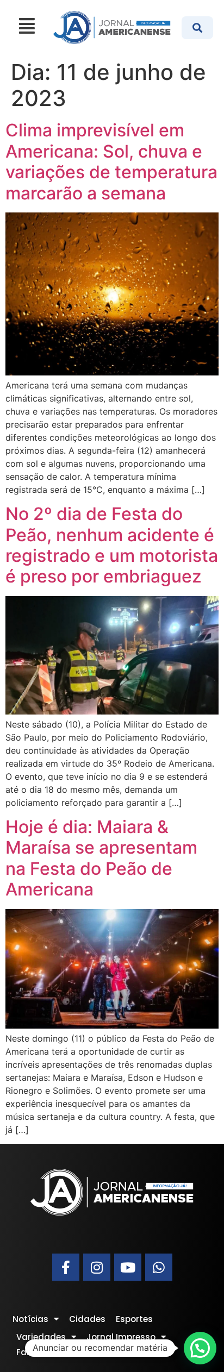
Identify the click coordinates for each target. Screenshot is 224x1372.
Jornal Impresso (120, 1337)
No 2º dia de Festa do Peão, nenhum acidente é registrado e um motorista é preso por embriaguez (111, 545)
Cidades (87, 1319)
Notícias (30, 1319)
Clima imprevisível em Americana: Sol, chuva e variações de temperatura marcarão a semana (111, 161)
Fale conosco (44, 1352)
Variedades (41, 1337)
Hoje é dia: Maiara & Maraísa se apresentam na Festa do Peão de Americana (101, 858)
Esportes (134, 1319)
